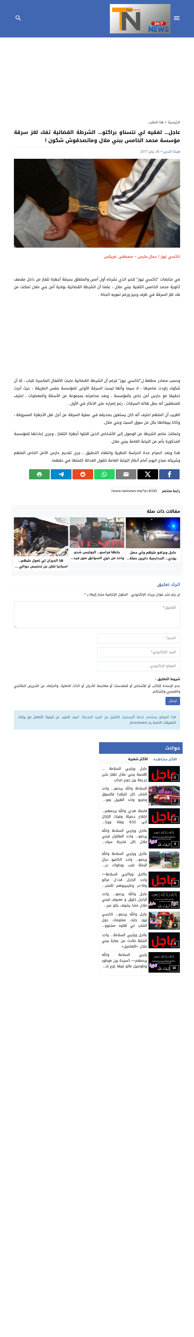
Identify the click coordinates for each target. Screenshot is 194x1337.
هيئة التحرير (171, 151)
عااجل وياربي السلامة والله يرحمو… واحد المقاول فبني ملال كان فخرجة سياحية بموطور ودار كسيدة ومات (124, 839)
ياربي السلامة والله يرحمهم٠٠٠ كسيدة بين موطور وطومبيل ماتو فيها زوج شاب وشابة (124, 963)
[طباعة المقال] (39, 474)
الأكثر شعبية (138, 759)
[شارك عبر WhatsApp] (104, 474)
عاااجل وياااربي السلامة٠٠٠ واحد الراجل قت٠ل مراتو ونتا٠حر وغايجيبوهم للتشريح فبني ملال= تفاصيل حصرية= (124, 883)
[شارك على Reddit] (83, 474)
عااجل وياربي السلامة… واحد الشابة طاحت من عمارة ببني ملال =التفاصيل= (124, 941)
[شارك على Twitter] (148, 474)
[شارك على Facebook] (169, 474)
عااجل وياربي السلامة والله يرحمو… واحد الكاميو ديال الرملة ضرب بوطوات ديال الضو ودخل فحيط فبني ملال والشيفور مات (124, 865)
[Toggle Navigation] (178, 18)
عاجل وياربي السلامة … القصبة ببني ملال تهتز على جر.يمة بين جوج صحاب (124, 774)
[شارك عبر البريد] (126, 474)
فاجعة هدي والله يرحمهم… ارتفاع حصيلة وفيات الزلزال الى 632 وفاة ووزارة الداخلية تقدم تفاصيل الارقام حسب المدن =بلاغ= (124, 822)
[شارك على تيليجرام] (61, 474)
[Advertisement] (97, 77)
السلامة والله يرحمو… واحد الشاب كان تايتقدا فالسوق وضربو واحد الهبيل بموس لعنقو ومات (124, 797)
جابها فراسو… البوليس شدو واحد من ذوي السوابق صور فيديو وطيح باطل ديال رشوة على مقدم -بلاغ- (97, 561)
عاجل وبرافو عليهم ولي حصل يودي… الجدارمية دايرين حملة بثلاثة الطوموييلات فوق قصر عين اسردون (153, 561)
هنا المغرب (156, 122)
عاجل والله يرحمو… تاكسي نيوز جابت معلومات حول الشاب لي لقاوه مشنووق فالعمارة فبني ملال (124, 923)
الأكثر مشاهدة (165, 759)
